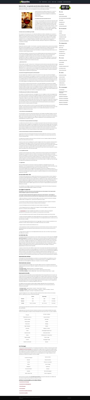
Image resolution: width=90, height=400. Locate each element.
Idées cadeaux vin (62, 78)
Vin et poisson (22, 388)
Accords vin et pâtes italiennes (26, 390)
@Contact (69, 397)
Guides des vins (61, 82)
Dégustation (44, 1)
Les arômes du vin (62, 53)
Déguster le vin (61, 45)
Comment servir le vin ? (63, 49)
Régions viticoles (62, 38)
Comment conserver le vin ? (64, 66)
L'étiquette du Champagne (63, 100)
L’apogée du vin (61, 51)
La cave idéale (61, 62)
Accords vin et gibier (24, 392)
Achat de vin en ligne (66, 1)
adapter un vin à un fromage (25, 349)
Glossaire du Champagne (63, 104)
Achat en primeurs (62, 80)
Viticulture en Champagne (63, 98)
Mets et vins (54, 1)
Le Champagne (59, 1)
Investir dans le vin (62, 84)
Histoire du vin (61, 14)
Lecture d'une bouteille (63, 16)
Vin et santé (61, 20)
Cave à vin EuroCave (62, 70)
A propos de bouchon (63, 26)
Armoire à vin (61, 64)
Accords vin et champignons (25, 384)
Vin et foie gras (23, 386)
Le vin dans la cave (62, 68)
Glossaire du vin (62, 22)
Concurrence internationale (64, 40)
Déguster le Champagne (63, 102)
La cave (49, 1)
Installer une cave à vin (63, 60)
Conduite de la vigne (62, 36)
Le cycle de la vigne (62, 34)
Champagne (23, 210)
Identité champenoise (63, 94)
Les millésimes (61, 24)
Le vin (40, 1)
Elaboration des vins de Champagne (63, 92)
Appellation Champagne (63, 96)
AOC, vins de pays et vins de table (65, 18)
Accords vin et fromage (24, 381)
